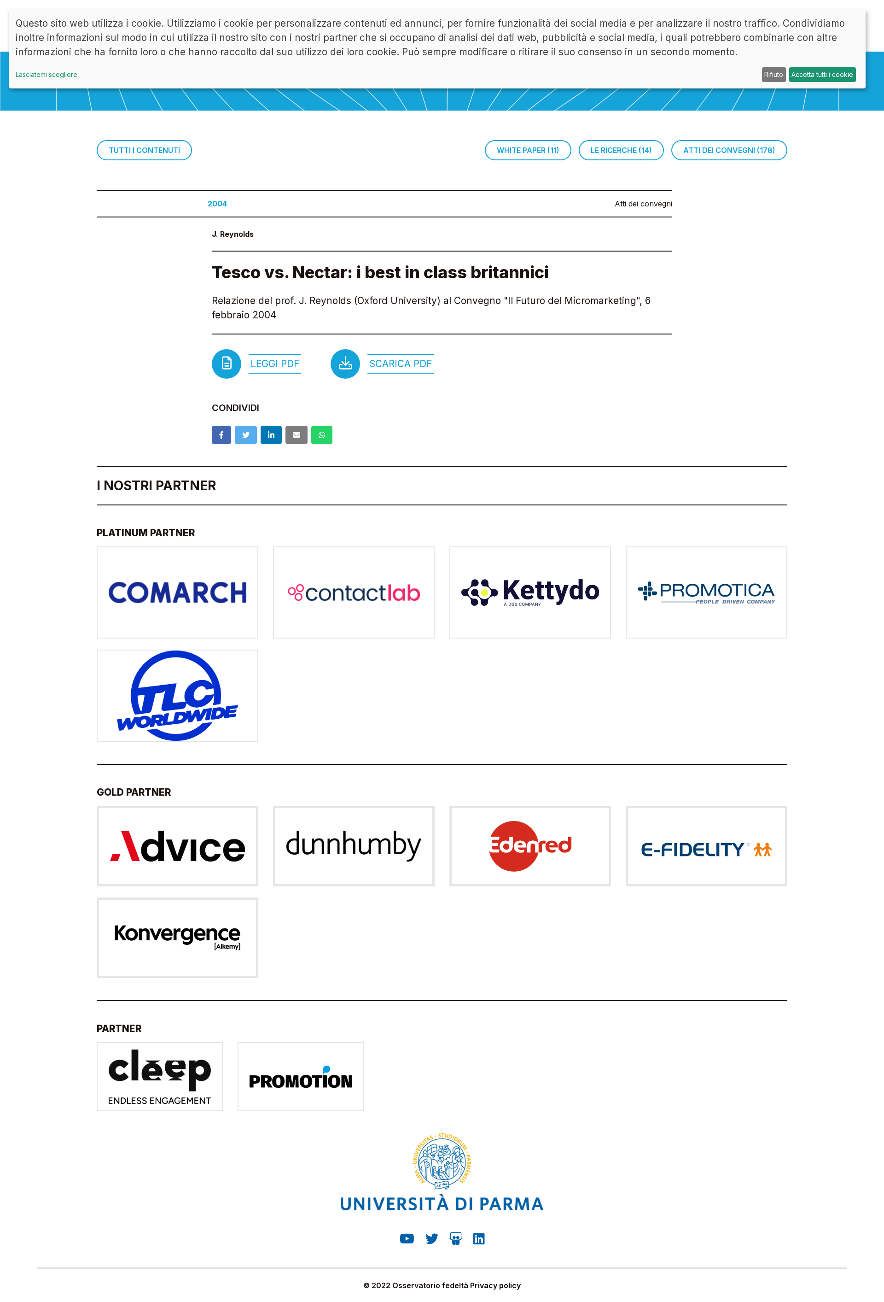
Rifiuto (773, 74)
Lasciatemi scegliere (46, 74)
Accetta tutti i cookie (822, 74)
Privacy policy (495, 1285)
